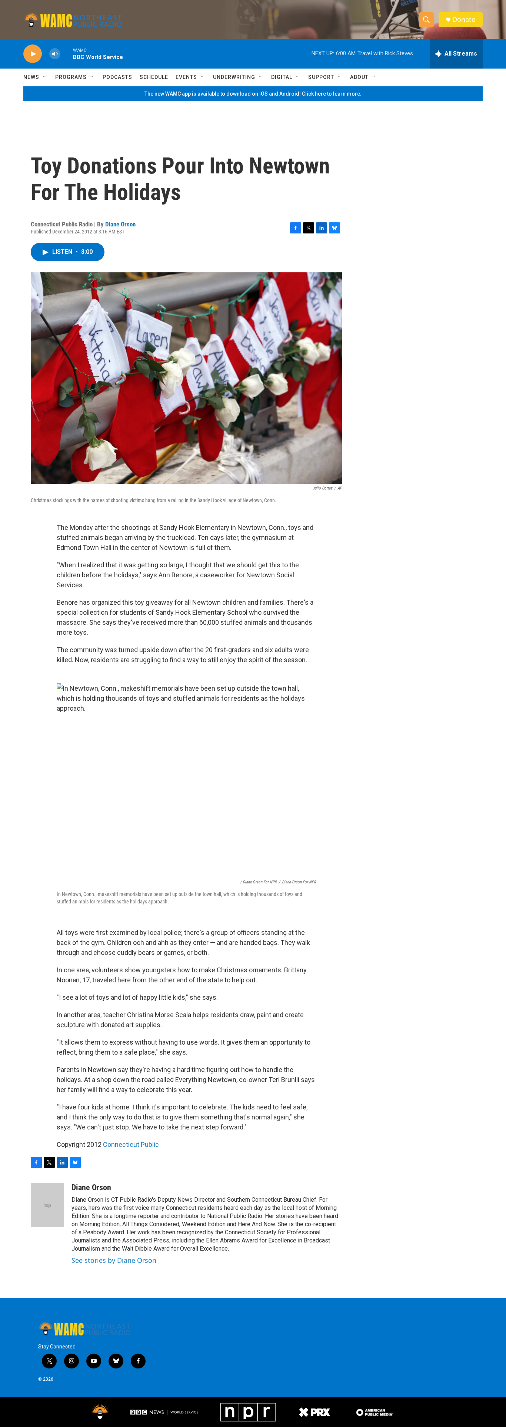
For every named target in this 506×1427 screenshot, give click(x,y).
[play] (33, 54)
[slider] (67, 53)
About (359, 77)
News (31, 77)
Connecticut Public (131, 1144)
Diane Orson (120, 224)
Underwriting (234, 77)
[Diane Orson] (47, 1205)
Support (321, 77)
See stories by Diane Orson (113, 1260)
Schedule (154, 77)
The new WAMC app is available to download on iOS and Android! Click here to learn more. (253, 94)
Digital (281, 77)
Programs (71, 77)
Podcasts (117, 77)
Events (186, 77)
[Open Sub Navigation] (45, 77)
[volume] (55, 54)
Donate (463, 19)
